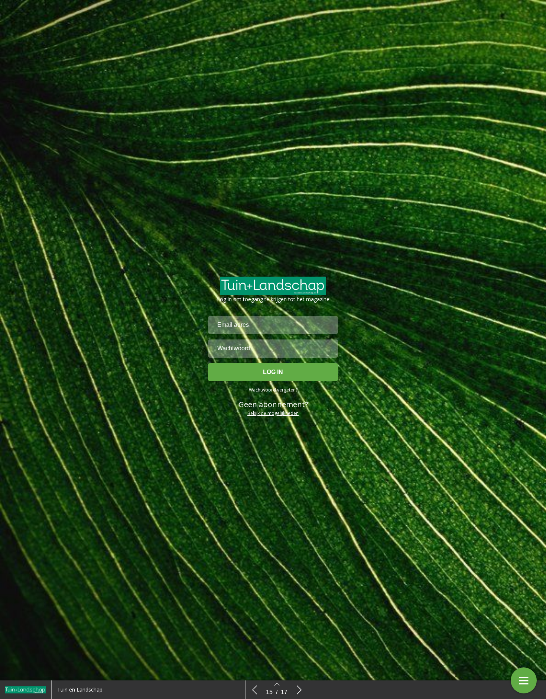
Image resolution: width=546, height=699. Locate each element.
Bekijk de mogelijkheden (273, 413)
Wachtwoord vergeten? (273, 390)
